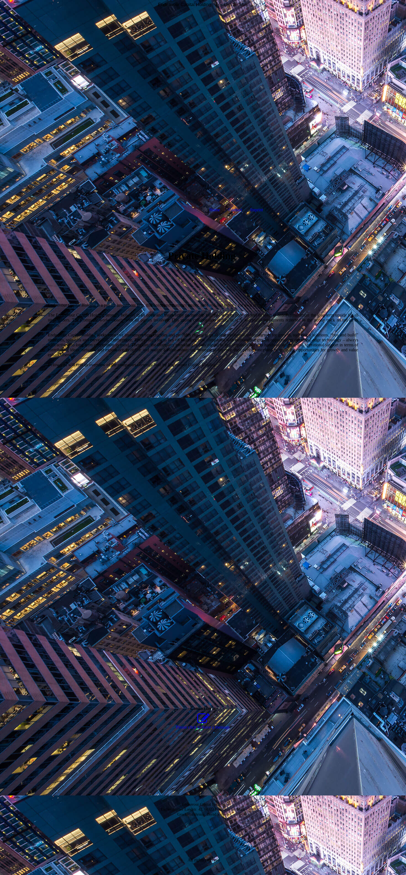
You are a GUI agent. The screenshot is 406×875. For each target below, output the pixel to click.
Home (214, 209)
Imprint (256, 209)
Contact (235, 209)
